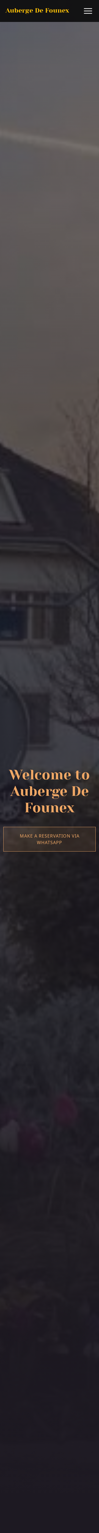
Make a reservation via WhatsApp (49, 839)
